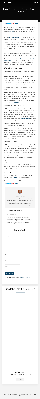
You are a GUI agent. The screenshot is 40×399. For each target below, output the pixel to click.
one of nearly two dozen (14, 37)
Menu (36, 2)
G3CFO (27, 202)
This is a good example (25, 118)
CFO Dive (11, 31)
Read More (20, 379)
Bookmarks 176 (20, 372)
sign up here (15, 177)
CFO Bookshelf (7, 2)
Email (6, 260)
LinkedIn (16, 102)
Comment (7, 236)
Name (6, 254)
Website (6, 266)
